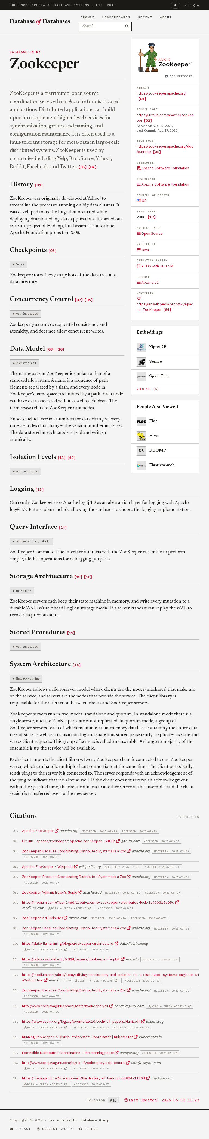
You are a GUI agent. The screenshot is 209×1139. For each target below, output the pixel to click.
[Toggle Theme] (175, 5)
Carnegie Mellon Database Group (78, 1120)
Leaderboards (116, 17)
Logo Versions (180, 76)
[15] (78, 576)
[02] (147, 120)
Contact (23, 1129)
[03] (156, 151)
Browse (87, 17)
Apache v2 (150, 282)
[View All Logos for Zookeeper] (165, 57)
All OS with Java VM (157, 266)
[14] (62, 527)
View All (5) (148, 389)
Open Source (152, 233)
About (166, 17)
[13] (39, 489)
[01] (142, 98)
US (143, 200)
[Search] (127, 26)
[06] (52, 250)
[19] (151, 216)
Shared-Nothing (27, 678)
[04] (167, 309)
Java (145, 249)
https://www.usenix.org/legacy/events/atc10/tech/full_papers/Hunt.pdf (81, 1021)
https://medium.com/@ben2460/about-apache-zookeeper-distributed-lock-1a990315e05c (98, 902)
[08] (88, 299)
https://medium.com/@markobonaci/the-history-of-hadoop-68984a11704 (84, 1078)
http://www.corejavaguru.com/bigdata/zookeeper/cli (65, 1005)
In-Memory (23, 591)
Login (194, 5)
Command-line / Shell (33, 541)
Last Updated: (164, 1100)
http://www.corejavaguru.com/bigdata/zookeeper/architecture (73, 1062)
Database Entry (25, 52)
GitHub (91, 1129)
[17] (71, 632)
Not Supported (27, 313)
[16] (88, 576)
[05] (82, 166)
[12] (71, 457)
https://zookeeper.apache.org (161, 93)
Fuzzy (20, 264)
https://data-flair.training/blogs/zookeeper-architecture (68, 943)
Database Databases (40, 22)
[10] (60, 349)
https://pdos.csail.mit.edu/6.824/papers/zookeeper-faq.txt (71, 959)
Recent (145, 17)
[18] (76, 664)
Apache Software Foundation (165, 167)
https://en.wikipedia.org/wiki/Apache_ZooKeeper (165, 307)
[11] (61, 457)
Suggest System (57, 1129)
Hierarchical (26, 363)
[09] (50, 349)
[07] (78, 299)
